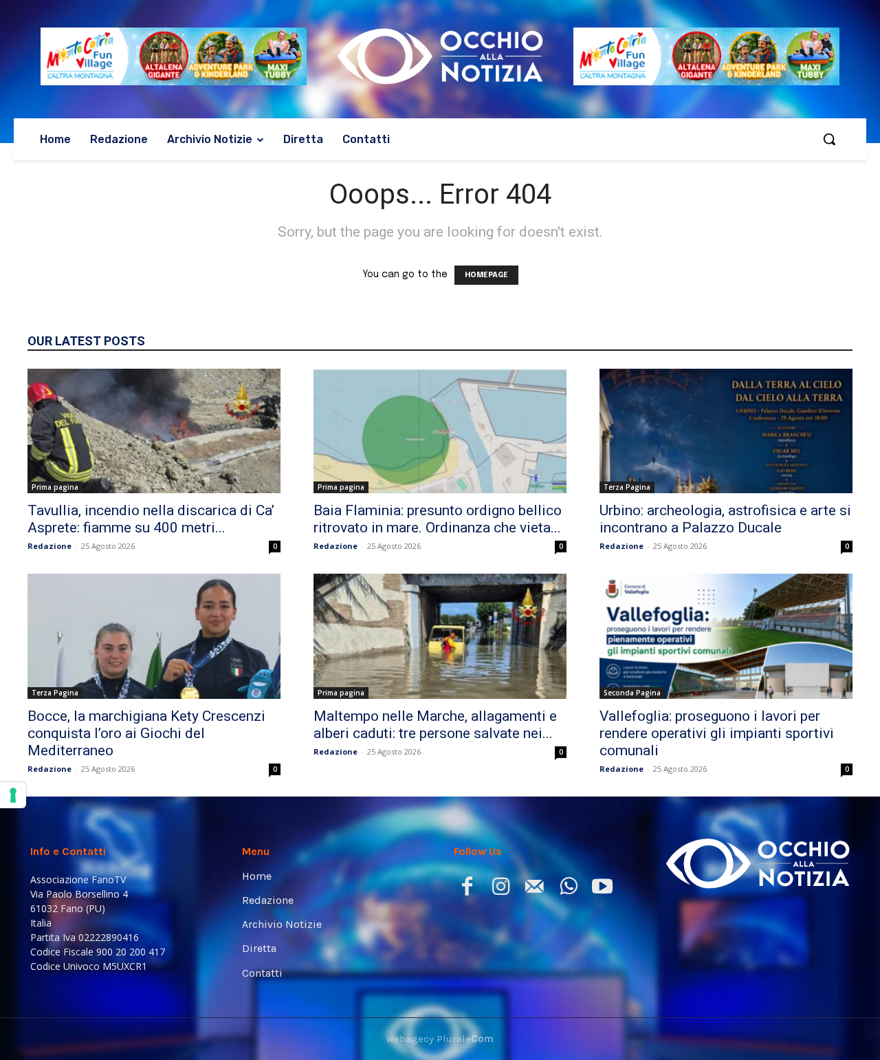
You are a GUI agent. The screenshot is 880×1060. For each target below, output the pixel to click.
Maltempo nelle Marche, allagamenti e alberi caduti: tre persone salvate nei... (435, 725)
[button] (829, 139)
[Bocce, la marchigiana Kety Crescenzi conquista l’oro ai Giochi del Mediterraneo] (154, 636)
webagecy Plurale (440, 1038)
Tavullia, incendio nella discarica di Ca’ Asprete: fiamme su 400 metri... (151, 519)
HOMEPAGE (486, 275)
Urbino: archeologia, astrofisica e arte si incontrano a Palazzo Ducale (725, 519)
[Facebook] (467, 889)
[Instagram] (500, 889)
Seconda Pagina (632, 692)
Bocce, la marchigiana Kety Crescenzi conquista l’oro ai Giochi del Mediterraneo (146, 733)
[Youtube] (601, 889)
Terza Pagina (627, 487)
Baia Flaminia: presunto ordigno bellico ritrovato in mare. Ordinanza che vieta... (438, 519)
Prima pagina (55, 487)
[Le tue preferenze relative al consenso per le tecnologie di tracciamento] (13, 795)
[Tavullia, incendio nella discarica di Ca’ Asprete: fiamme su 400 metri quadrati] (154, 431)
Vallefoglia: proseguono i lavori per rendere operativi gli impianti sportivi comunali (717, 733)
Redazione (50, 546)
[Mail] (534, 889)
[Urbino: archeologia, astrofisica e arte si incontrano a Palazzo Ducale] (726, 431)
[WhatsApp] (568, 889)
